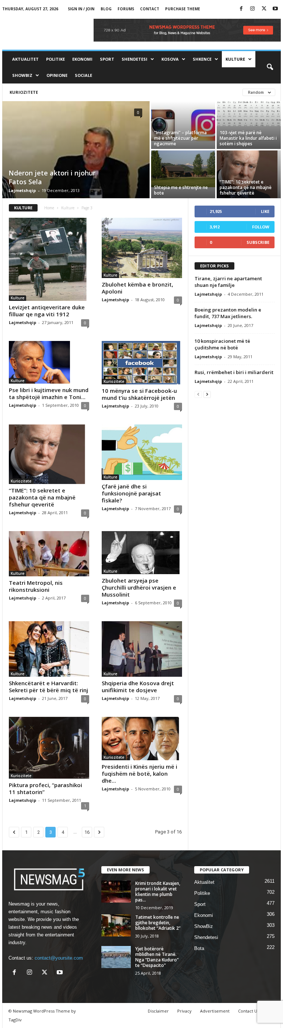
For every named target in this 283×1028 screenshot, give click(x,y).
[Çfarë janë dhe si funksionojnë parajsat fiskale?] (142, 452)
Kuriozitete (24, 92)
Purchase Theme (182, 8)
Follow (260, 227)
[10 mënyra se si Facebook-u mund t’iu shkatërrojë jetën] (142, 362)
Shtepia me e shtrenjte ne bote (181, 190)
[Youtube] (275, 9)
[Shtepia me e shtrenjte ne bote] (183, 168)
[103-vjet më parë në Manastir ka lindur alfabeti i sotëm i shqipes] (249, 113)
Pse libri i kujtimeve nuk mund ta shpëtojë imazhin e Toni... (48, 393)
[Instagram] (252, 9)
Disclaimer (158, 1011)
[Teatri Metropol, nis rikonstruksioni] (49, 553)
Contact (149, 8)
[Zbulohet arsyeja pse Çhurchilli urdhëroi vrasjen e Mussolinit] (142, 552)
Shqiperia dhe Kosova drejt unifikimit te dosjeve (138, 686)
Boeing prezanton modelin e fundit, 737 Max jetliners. (228, 313)
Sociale (83, 75)
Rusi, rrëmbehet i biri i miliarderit (234, 372)
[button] (270, 67)
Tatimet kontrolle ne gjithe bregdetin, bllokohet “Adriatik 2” (158, 922)
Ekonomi (82, 59)
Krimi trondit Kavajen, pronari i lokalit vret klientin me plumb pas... (157, 891)
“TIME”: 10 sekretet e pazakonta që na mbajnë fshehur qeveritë (246, 187)
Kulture (235, 59)
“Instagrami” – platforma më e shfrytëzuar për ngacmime (180, 138)
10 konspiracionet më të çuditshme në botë (222, 344)
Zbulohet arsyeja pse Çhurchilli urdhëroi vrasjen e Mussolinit (139, 587)
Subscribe (258, 242)
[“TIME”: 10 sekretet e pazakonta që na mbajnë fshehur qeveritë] (249, 174)
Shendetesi (134, 59)
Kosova (170, 59)
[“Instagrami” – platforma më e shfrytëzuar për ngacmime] (183, 125)
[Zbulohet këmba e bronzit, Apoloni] (142, 248)
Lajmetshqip (22, 190)
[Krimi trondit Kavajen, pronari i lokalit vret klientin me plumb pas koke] (116, 892)
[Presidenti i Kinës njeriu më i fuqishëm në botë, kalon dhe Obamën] (142, 738)
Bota (199, 948)
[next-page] (207, 394)
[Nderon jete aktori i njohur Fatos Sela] (76, 162)
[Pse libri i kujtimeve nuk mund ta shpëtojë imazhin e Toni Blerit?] (49, 362)
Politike (55, 59)
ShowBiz (22, 75)
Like (265, 211)
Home (49, 207)
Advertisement (215, 1011)
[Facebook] (241, 9)
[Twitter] (263, 9)
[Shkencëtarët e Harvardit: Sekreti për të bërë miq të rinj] (49, 649)
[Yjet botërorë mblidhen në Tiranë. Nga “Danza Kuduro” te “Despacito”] (116, 957)
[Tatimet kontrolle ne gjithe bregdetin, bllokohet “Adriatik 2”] (116, 925)
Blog (106, 8)
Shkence (202, 59)
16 (87, 832)
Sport (107, 59)
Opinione (56, 75)
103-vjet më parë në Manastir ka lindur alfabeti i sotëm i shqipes (248, 138)
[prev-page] (198, 394)
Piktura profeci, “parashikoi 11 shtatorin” (45, 788)
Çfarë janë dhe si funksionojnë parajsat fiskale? (131, 493)
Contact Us (248, 1011)
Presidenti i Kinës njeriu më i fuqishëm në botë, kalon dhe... (139, 773)
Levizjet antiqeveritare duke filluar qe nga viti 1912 (47, 310)
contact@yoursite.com (59, 958)
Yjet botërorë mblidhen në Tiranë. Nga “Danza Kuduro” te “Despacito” (157, 957)
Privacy (184, 1011)
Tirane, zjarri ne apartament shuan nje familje (228, 281)
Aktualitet (25, 59)
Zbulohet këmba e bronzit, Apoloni (137, 288)
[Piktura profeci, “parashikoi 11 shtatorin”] (49, 747)
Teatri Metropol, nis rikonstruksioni (36, 586)
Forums (126, 8)
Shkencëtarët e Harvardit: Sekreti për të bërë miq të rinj (48, 686)
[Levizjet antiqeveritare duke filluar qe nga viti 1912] (49, 259)
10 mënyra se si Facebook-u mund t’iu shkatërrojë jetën (139, 394)
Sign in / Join (81, 8)
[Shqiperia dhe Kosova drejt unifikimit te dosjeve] (142, 649)
